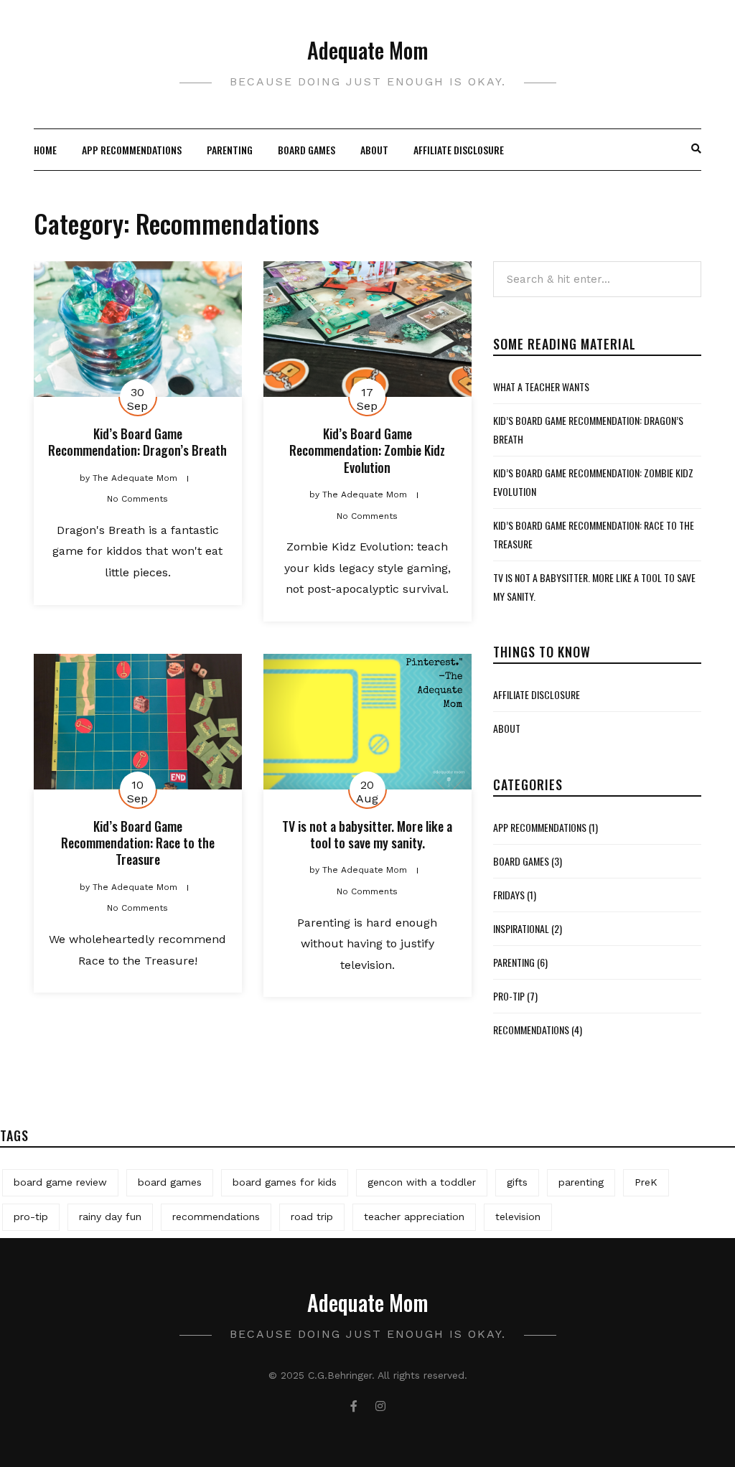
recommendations (216, 1216)
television (517, 1216)
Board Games (306, 149)
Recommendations (531, 1029)
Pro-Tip (509, 995)
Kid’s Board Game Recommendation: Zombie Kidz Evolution (367, 450)
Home (45, 149)
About (374, 149)
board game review (60, 1182)
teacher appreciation (414, 1216)
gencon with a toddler (422, 1182)
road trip (312, 1216)
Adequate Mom (368, 50)
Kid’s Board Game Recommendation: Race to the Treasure (138, 843)
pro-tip (31, 1216)
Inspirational (521, 928)
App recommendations (132, 149)
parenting (230, 149)
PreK (646, 1182)
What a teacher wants (541, 386)
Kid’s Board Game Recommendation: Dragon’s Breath (137, 441)
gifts (517, 1182)
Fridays (509, 894)
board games (170, 1182)
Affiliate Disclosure (458, 149)
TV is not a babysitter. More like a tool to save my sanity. (367, 834)
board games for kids (285, 1182)
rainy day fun (110, 1216)
